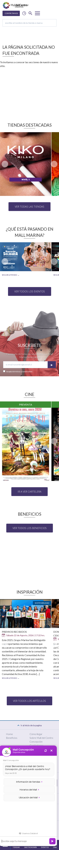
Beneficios (11, 737)
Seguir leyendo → (10, 275)
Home (9, 733)
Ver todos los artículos (29, 701)
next (54, 164)
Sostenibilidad (42, 603)
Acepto (19, 371)
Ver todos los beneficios (30, 528)
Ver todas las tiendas (29, 206)
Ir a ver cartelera (29, 491)
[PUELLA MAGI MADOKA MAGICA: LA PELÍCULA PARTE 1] (25, 444)
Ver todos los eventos (29, 291)
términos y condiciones (22, 371)
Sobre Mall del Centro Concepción (41, 739)
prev (5, 164)
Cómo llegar (36, 733)
